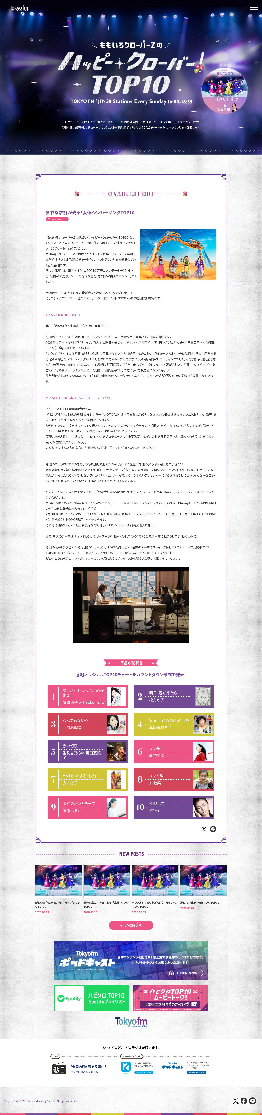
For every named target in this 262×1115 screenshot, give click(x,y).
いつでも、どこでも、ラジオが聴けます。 (131, 1047)
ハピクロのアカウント (65, 558)
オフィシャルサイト (122, 525)
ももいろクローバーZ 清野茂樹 (224, 90)
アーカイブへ (131, 925)
